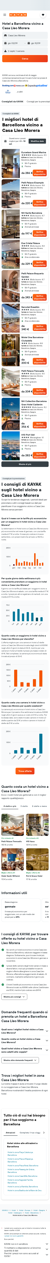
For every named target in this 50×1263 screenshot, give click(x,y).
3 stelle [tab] (24, 806)
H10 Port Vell (28, 434)
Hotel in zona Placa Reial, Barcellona (23, 1165)
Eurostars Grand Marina (33, 152)
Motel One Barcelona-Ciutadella (32, 339)
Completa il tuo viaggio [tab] (31, 1132)
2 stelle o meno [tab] (39, 806)
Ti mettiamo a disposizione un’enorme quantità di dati (22, 1249)
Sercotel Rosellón (30, 307)
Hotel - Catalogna (15, 1213)
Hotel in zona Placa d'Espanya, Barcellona (20, 1160)
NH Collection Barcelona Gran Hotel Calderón (34, 403)
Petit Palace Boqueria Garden (32, 275)
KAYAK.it (5, 1210)
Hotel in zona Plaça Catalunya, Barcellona (20, 1153)
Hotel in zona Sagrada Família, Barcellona (20, 1181)
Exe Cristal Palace (30, 243)
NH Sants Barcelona (31, 212)
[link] (25, 771)
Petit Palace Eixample (32, 182)
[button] (5, 15)
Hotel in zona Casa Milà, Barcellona (22, 1176)
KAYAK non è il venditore (16, 1244)
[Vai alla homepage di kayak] (18, 14)
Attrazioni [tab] (10, 1132)
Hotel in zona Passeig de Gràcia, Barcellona (21, 1170)
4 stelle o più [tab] (10, 806)
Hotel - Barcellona (31, 1213)
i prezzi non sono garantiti (13, 1236)
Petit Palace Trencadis (32, 370)
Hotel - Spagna (39, 1210)
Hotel (14, 1210)
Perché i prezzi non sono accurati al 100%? (21, 1254)
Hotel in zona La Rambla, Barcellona (23, 1186)
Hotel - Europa (24, 1210)
